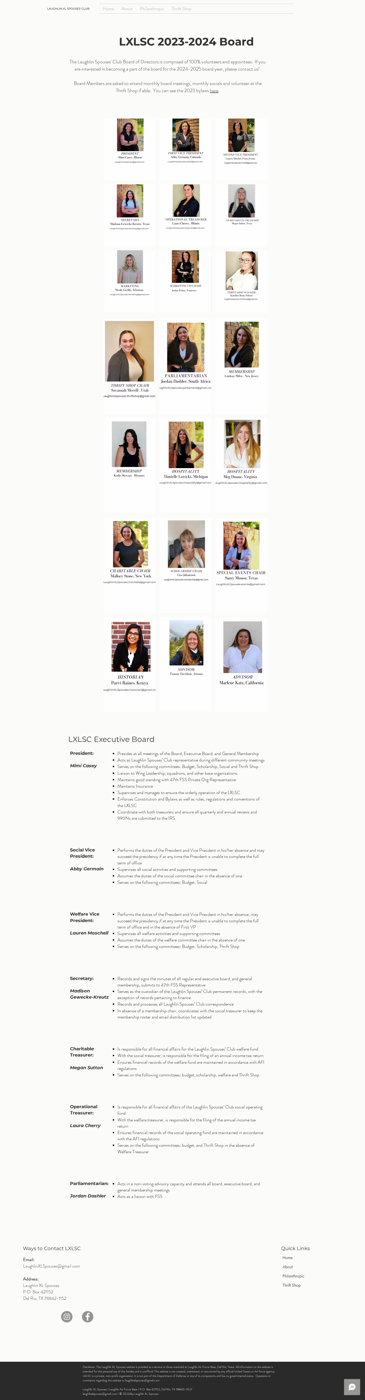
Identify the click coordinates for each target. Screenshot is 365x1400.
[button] (130, 150)
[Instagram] (67, 1316)
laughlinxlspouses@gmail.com (142, 1380)
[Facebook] (87, 1316)
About (288, 1267)
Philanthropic (293, 1276)
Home (287, 1257)
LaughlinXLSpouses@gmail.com (51, 1266)
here (214, 90)
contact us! (249, 69)
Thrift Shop (292, 1285)
